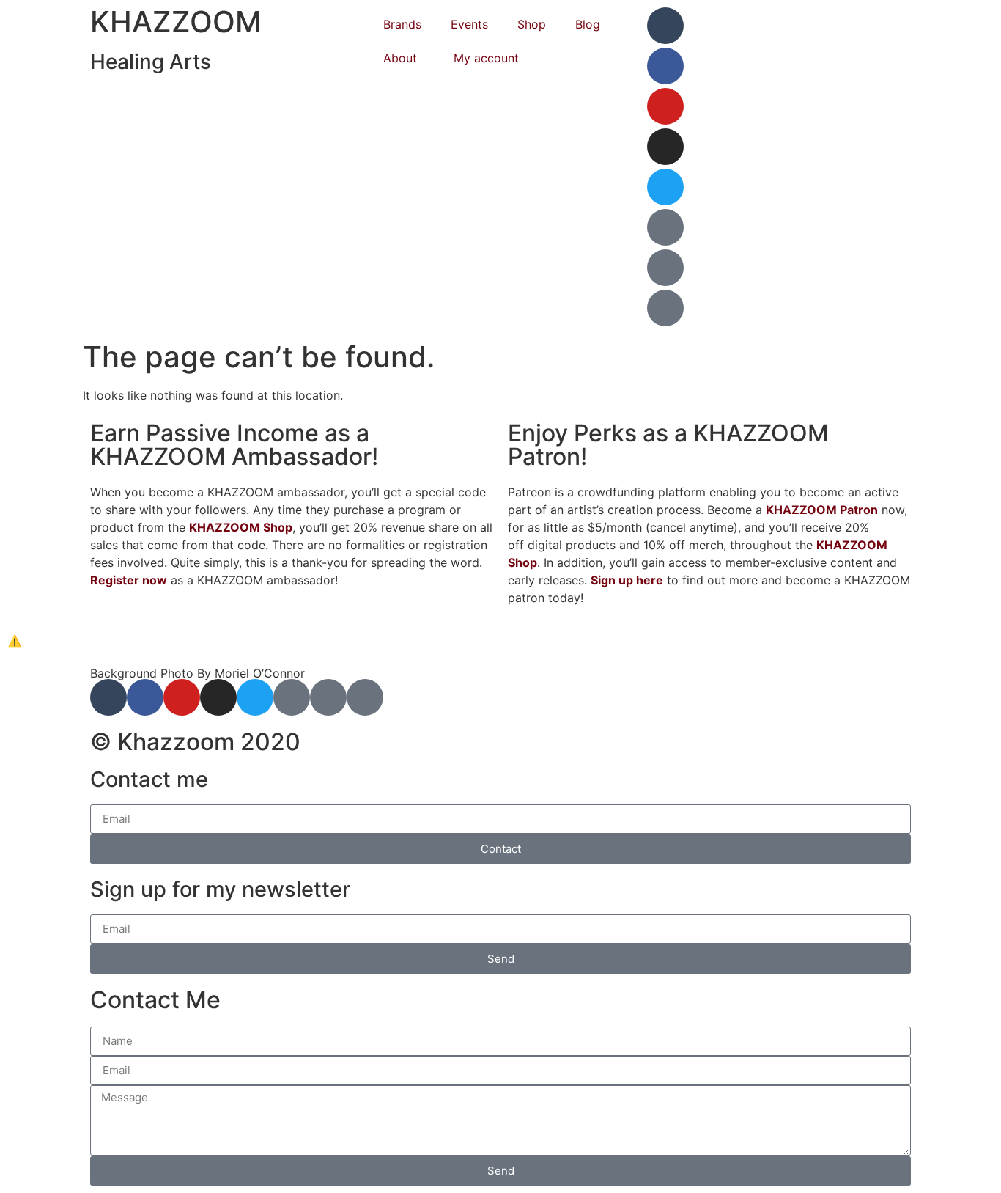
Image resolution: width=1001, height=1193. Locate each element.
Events (469, 24)
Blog (587, 24)
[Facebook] (665, 66)
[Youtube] (665, 106)
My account (486, 58)
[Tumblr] (665, 25)
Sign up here (627, 580)
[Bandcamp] (665, 267)
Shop (531, 24)
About (400, 58)
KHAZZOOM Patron (822, 509)
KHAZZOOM (176, 22)
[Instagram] (665, 146)
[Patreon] (665, 227)
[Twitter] (665, 187)
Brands (402, 24)
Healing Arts (150, 61)
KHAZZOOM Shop (240, 527)
